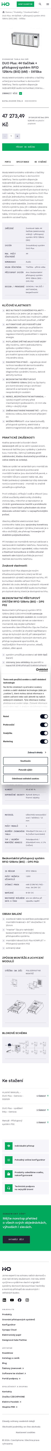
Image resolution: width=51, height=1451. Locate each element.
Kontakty (7, 1392)
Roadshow (7, 1353)
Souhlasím (25, 761)
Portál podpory (10, 1379)
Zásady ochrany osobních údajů (18, 1421)
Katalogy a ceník (10, 1358)
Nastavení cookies (25, 1432)
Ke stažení (41, 162)
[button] (17, 136)
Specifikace (22, 162)
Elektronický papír (11, 1335)
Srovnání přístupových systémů (18, 1320)
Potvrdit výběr (25, 770)
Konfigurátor (9, 1325)
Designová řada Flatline (14, 1340)
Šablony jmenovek (11, 1368)
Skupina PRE (8, 1407)
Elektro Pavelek (10, 1402)
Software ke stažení (13, 1373)
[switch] (44, 725)
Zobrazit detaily (35, 752)
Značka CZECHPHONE (13, 1397)
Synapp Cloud (9, 1330)
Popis (8, 162)
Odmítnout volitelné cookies (25, 778)
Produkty (7, 1315)
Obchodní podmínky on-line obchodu (21, 1427)
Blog (4, 1363)
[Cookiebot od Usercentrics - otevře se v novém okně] (36, 670)
